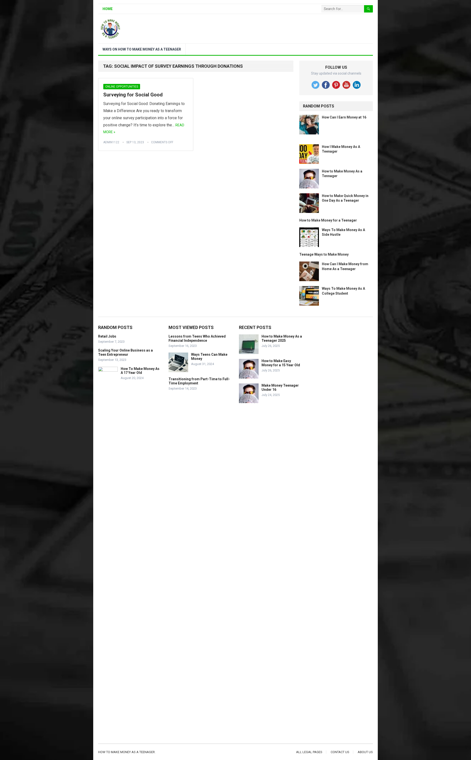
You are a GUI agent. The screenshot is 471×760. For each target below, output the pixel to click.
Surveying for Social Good (133, 95)
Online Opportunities (121, 86)
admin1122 (111, 142)
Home (108, 9)
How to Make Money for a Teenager (328, 220)
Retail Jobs (107, 336)
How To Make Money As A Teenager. (127, 752)
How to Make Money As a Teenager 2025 (282, 338)
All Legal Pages (309, 752)
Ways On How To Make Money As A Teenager (142, 49)
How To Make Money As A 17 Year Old (140, 371)
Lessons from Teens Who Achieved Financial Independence (197, 338)
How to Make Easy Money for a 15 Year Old (281, 363)
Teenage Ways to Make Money (324, 254)
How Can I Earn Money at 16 (344, 117)
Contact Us (340, 752)
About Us (365, 752)
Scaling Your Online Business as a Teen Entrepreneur (125, 352)
